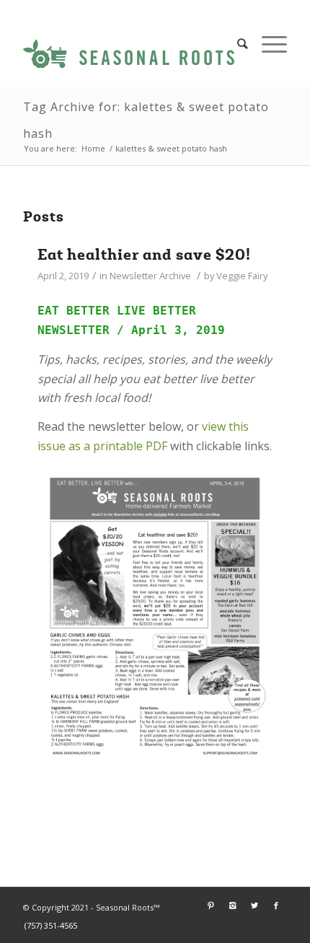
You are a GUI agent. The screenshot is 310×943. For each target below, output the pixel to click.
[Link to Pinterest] (211, 905)
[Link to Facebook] (276, 905)
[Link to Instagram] (233, 905)
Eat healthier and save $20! (144, 255)
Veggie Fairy (241, 275)
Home (93, 148)
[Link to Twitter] (254, 905)
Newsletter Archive (150, 275)
